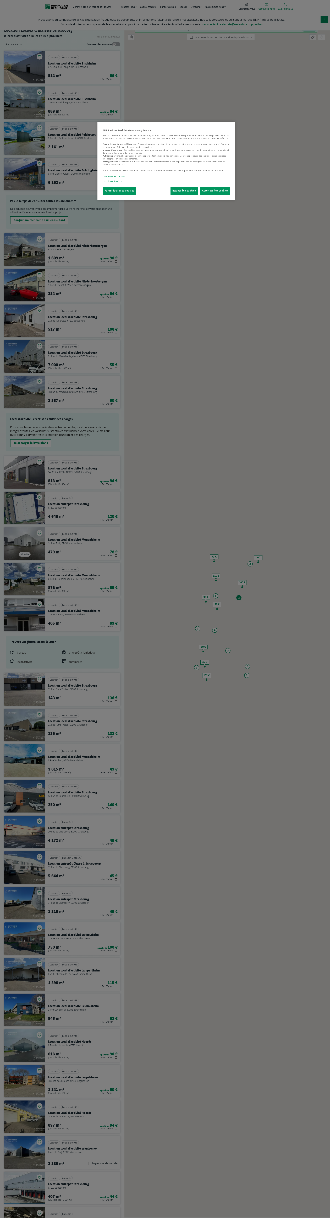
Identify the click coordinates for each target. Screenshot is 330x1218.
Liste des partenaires (112, 181)
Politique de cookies (114, 176)
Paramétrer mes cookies (119, 191)
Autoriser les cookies (215, 191)
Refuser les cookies (184, 191)
